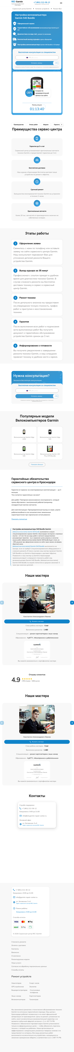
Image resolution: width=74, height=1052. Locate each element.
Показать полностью (19, 519)
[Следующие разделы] (61, 124)
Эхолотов (32, 987)
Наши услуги (16, 963)
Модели (45, 124)
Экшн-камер (16, 996)
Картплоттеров (35, 996)
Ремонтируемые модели (20, 959)
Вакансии (15, 952)
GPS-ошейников (17, 987)
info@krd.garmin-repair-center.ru (35, 816)
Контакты (15, 949)
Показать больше (37, 464)
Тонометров (33, 999)
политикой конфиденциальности (51, 67)
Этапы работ (33, 124)
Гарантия (57, 124)
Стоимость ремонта (18, 942)
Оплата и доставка (18, 945)
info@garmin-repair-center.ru (26, 897)
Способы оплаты (17, 970)
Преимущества (19, 124)
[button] (72, 603)
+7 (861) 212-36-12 (42, 2)
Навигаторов (16, 983)
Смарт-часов (34, 983)
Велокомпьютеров (18, 999)
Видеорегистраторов (19, 990)
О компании (16, 956)
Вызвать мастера (38, 621)
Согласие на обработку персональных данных (29, 966)
